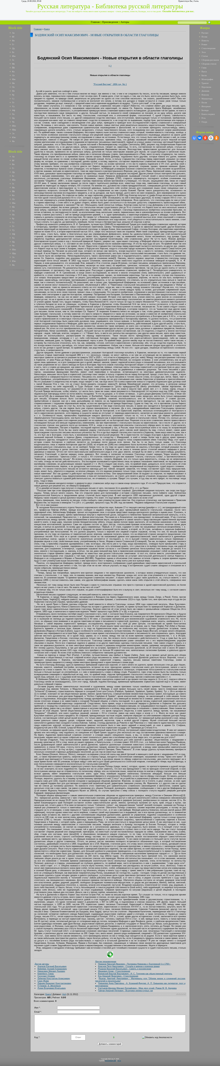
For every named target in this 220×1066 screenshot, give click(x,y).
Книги (47, 29)
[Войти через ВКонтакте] (199, 138)
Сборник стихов (208, 64)
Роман (204, 44)
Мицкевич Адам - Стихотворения (114, 971)
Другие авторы (42, 964)
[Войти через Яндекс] (205, 138)
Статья (204, 56)
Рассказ (204, 33)
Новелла (205, 95)
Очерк (204, 122)
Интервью (206, 106)
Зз (13, 60)
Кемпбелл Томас (46, 973)
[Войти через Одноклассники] (216, 138)
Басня (204, 75)
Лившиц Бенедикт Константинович (54, 983)
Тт (13, 102)
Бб (13, 36)
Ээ (13, 133)
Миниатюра (206, 98)
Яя (13, 141)
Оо (13, 87)
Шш (14, 126)
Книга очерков (208, 114)
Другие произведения (105, 961)
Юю (14, 137)
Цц (13, 118)
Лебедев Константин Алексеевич (54, 978)
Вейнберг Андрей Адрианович (52, 969)
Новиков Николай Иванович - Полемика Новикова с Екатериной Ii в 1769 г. (134, 964)
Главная (95, 22)
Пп (13, 91)
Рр (13, 95)
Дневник (205, 91)
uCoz (119, 1060)
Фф (13, 110)
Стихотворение (208, 48)
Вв (13, 40)
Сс (13, 98)
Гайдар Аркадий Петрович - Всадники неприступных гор (125, 990)
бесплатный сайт (110, 1060)
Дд (13, 48)
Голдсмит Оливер (46, 976)
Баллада (205, 110)
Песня (204, 102)
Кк (13, 71)
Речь (203, 118)
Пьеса (204, 71)
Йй (13, 67)
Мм (13, 79)
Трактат (205, 83)
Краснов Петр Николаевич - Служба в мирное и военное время (129, 966)
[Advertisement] (17, 320)
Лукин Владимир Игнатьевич (52, 988)
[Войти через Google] (210, 138)
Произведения (110, 22)
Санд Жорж (43, 981)
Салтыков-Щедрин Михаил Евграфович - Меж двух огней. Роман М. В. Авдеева (137, 988)
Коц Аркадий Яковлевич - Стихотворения (118, 976)
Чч (13, 122)
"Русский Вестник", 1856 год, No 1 (110, 84)
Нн (13, 83)
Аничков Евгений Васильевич (52, 966)
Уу (13, 106)
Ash (64, 994)
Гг (13, 44)
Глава (203, 67)
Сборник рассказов (210, 60)
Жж (13, 56)
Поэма (204, 36)
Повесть (205, 40)
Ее (13, 52)
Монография (207, 79)
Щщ (14, 129)
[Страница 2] (110, 956)
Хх (13, 114)
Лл (13, 75)
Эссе (203, 52)
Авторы (124, 22)
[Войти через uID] (194, 138)
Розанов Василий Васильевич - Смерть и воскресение (124, 969)
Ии (13, 64)
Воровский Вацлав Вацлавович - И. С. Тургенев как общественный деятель (135, 973)
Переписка (206, 87)
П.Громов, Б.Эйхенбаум (49, 986)
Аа (13, 33)
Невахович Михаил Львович (51, 971)
